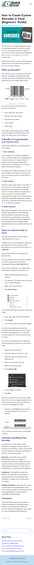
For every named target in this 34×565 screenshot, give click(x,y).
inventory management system (15, 55)
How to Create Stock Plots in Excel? (11, 548)
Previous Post (5, 518)
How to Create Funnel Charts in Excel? (12, 541)
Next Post (29, 518)
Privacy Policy (16, 561)
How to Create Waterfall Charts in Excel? (13, 551)
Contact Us (24, 561)
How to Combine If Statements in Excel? (13, 546)
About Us (9, 561)
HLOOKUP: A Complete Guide (10, 543)
